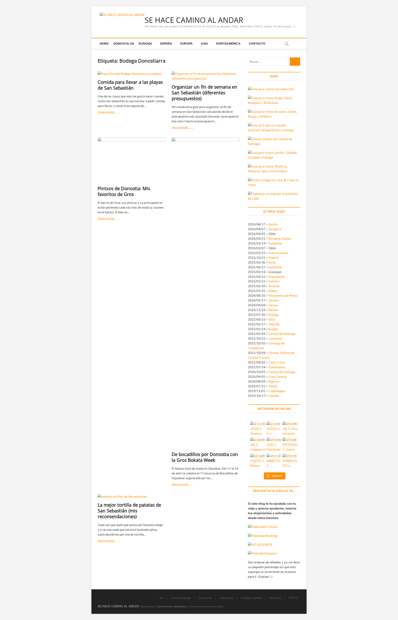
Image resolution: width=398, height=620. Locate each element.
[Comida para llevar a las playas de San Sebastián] (131, 73)
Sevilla (273, 224)
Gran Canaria (277, 376)
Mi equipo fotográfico (251, 598)
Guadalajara (276, 367)
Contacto (257, 43)
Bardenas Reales (279, 238)
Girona (273, 305)
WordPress (180, 606)
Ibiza (271, 319)
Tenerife (274, 286)
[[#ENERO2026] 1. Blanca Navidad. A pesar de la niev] (258, 461)
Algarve (273, 381)
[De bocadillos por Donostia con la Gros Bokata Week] (205, 292)
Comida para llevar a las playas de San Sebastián (130, 85)
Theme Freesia (164, 606)
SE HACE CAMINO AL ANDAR (194, 20)
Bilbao (272, 291)
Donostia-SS (123, 43)
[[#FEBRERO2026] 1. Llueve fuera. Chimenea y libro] (290, 445)
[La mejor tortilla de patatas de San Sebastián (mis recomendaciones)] (131, 496)
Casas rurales (205, 598)
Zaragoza (275, 229)
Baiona (273, 310)
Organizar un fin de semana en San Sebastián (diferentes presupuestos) (204, 92)
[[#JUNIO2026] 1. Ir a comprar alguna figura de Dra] (274, 429)
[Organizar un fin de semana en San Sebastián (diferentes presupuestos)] (205, 76)
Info (161, 598)
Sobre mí (293, 597)
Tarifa (272, 262)
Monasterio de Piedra (283, 295)
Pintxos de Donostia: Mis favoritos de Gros (124, 191)
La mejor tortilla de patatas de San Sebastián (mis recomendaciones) (129, 510)
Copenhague (276, 391)
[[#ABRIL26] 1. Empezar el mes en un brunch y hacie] (258, 445)
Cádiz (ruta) (276, 362)
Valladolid (275, 267)
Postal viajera (226, 598)
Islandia (273, 396)
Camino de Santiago (281, 334)
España (166, 43)
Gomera (273, 281)
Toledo (272, 386)
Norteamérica (228, 43)
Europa (186, 43)
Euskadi (145, 43)
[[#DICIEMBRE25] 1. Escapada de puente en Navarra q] (274, 461)
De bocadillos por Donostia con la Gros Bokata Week (205, 457)
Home (104, 43)
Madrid (273, 257)
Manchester (276, 276)
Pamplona (275, 243)
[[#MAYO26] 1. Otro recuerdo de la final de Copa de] (290, 429)
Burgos (273, 329)
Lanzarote (275, 338)
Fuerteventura (278, 253)
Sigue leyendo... (112, 113)
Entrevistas (275, 598)
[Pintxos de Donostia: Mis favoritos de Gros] (131, 159)
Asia (204, 43)
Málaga (273, 314)
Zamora (273, 300)
